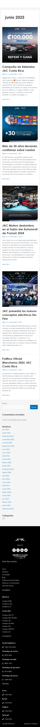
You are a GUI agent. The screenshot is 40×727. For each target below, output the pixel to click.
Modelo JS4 (6, 626)
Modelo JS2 (6, 621)
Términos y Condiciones (10, 583)
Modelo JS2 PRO (8, 623)
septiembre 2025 (8, 446)
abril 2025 (5, 456)
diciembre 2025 (8, 436)
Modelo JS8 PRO (8, 629)
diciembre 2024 (8, 469)
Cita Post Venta (8, 586)
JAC (19, 74)
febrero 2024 (6, 492)
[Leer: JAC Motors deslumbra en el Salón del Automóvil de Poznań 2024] (20, 203)
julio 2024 (5, 476)
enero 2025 (6, 466)
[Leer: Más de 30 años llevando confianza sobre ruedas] (20, 124)
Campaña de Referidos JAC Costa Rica (18, 68)
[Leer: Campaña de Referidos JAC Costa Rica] (20, 45)
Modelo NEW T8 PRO (9, 618)
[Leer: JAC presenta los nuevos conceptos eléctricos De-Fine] (20, 289)
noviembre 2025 (8, 439)
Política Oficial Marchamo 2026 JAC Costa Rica (16, 362)
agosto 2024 (6, 472)
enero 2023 (6, 505)
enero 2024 (6, 495)
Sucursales (6, 575)
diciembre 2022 (8, 509)
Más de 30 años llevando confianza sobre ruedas (19, 148)
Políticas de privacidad (10, 580)
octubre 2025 (7, 443)
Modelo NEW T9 (7, 615)
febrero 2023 (6, 502)
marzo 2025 (6, 459)
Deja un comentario (9, 74)
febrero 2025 (6, 462)
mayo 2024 (6, 482)
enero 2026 (6, 433)
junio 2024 (6, 479)
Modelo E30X (7, 601)
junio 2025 (6, 449)
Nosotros (5, 572)
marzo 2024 (6, 489)
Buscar (4, 403)
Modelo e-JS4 (7, 604)
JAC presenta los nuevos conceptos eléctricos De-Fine (19, 314)
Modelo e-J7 (6, 607)
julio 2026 (5, 429)
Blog (3, 577)
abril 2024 (5, 485)
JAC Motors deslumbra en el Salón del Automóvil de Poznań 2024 (19, 229)
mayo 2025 (6, 453)
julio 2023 (5, 499)
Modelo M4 (6, 632)
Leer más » (6, 99)
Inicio (4, 569)
